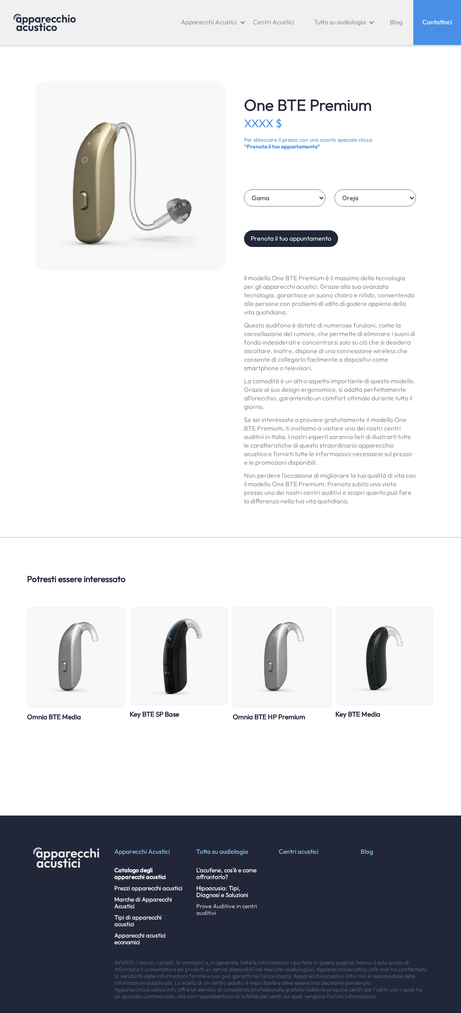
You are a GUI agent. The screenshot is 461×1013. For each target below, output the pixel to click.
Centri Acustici (273, 22)
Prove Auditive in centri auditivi (226, 909)
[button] (213, 22)
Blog (396, 22)
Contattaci (437, 22)
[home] (45, 22)
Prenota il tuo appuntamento (291, 238)
